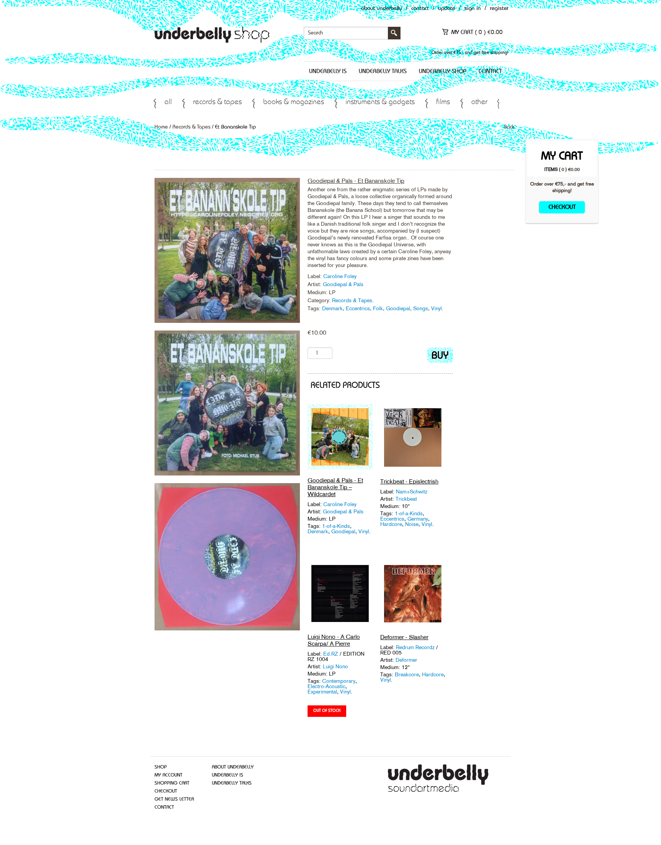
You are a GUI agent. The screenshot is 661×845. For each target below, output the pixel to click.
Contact (420, 8)
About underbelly (233, 767)
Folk (378, 308)
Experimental (322, 692)
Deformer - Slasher (404, 637)
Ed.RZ (331, 654)
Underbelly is (328, 71)
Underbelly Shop (442, 71)
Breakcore (407, 674)
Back (509, 127)
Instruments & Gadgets (380, 102)
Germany (417, 519)
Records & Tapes (217, 102)
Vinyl (436, 308)
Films (443, 102)
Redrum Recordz (415, 647)
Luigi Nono (335, 666)
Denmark (332, 308)
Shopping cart (172, 783)
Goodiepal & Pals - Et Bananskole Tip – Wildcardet (335, 487)
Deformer (406, 660)
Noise (411, 524)
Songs (420, 308)
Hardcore (391, 524)
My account (168, 775)
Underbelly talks (383, 71)
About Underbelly (381, 8)
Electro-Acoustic (326, 686)
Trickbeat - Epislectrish (409, 481)
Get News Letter (174, 799)
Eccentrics (358, 308)
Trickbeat (406, 499)
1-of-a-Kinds (336, 526)
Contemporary (338, 681)
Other (479, 102)
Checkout (562, 207)
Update (446, 8)
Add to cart (440, 357)
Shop (161, 767)
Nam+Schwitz (411, 491)
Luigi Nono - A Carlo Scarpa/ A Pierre (334, 640)
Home (161, 127)
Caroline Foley (340, 276)
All (168, 102)
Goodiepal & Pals (343, 284)
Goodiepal (398, 308)
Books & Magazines (293, 102)
